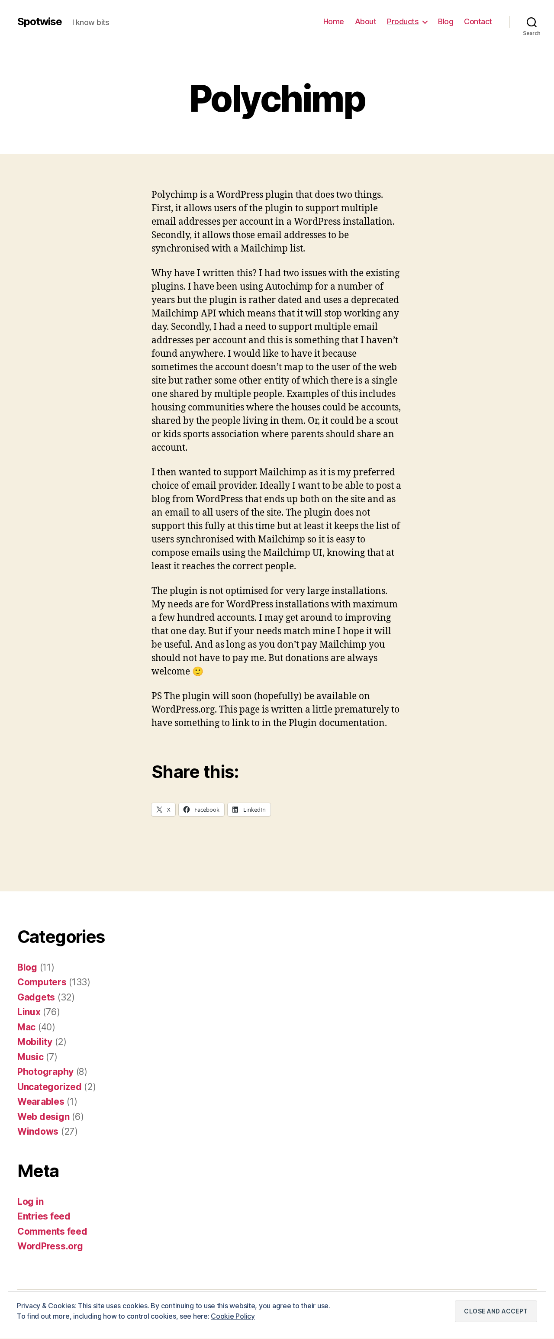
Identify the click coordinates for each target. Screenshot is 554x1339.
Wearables (40, 1101)
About (366, 21)
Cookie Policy (233, 1316)
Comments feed (52, 1231)
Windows (37, 1131)
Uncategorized (49, 1086)
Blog (445, 21)
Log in (30, 1201)
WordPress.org (50, 1246)
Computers (42, 982)
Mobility (34, 1041)
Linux (29, 1012)
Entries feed (44, 1216)
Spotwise (39, 21)
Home (333, 21)
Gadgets (36, 997)
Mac (26, 1027)
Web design (43, 1116)
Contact (478, 21)
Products (403, 21)
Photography (45, 1071)
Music (30, 1057)
